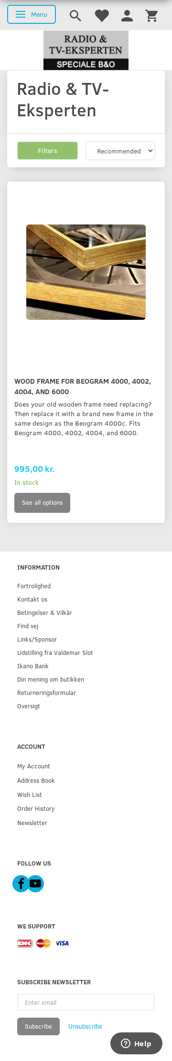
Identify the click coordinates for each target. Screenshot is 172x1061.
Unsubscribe (85, 1026)
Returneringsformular (46, 692)
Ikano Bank (33, 666)
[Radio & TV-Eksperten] (86, 51)
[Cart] (151, 15)
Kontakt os (32, 599)
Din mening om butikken (50, 679)
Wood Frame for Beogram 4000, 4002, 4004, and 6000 (82, 386)
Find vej (27, 626)
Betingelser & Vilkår (44, 612)
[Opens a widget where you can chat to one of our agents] (136, 1044)
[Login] (127, 15)
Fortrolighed (34, 586)
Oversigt (28, 706)
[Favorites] (101, 15)
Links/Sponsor (37, 639)
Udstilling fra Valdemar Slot (55, 652)
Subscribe (38, 1026)
